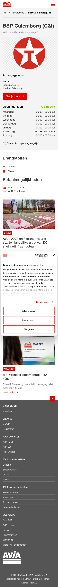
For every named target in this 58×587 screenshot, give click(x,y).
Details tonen (42, 302)
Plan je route (13, 96)
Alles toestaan (29, 311)
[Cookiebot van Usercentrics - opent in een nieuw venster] (36, 255)
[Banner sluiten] (54, 255)
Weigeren (29, 329)
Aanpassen (27, 320)
